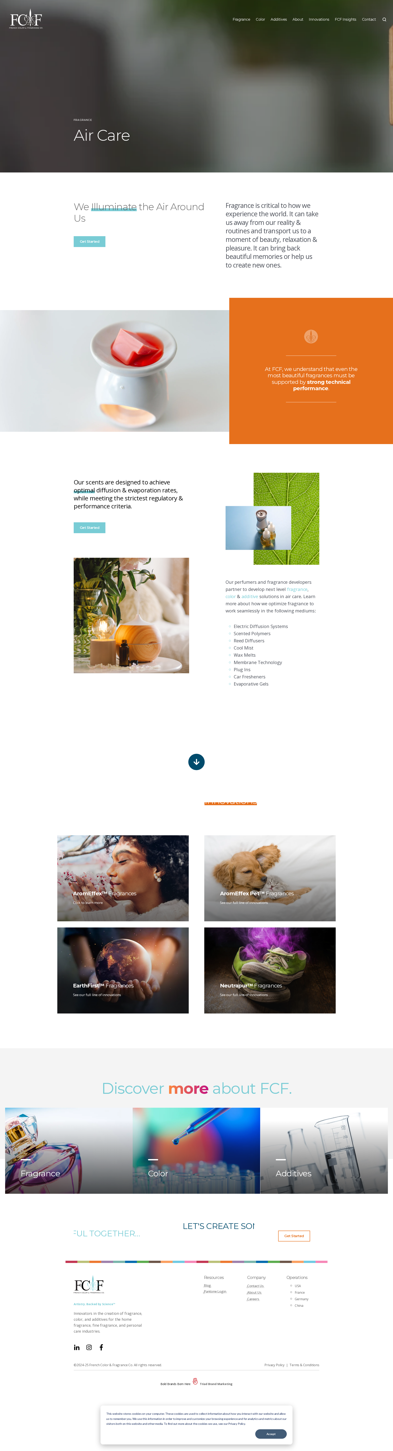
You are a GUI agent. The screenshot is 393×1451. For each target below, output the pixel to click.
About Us (254, 1292)
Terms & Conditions (304, 1365)
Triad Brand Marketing (216, 1384)
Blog (207, 1285)
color (231, 596)
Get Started (89, 241)
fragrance (297, 589)
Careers (253, 1299)
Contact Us (255, 1286)
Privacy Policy (274, 1365)
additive (250, 596)
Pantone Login (215, 1291)
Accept (271, 1434)
